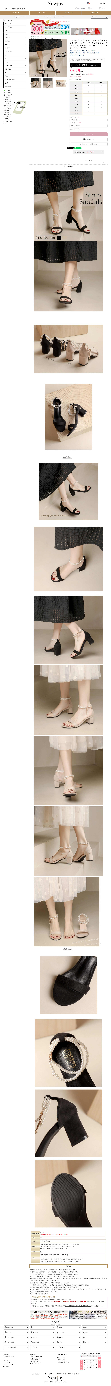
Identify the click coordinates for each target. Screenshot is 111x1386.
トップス (7, 41)
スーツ (6, 55)
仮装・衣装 (8, 69)
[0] (86, 3)
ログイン (104, 8)
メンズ (6, 72)
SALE (6, 30)
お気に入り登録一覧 (63, 1362)
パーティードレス (61, 17)
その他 (6, 83)
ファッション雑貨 (9, 79)
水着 (6, 34)
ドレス (6, 58)
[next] (66, 83)
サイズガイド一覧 (36, 1363)
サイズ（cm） (74, 122)
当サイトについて (35, 1374)
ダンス (6, 62)
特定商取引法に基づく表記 (63, 1374)
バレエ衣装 (43, 17)
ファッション (8, 27)
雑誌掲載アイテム (62, 1354)
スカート (37, 17)
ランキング (7, 1362)
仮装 (55, 17)
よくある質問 (34, 1361)
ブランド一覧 (8, 1366)
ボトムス (7, 44)
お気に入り (94, 8)
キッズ (6, 76)
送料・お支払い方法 (36, 1357)
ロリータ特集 (8, 65)
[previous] (30, 83)
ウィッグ (32, 17)
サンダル (39, 36)
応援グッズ (8, 23)
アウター (7, 48)
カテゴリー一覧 (8, 1364)
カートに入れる (88, 134)
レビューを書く (88, 160)
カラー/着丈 (73, 117)
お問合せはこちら (9, 1357)
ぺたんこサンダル (49, 38)
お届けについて (35, 1359)
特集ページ (8, 86)
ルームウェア (26, 17)
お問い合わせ (76, 1374)
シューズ (7, 37)
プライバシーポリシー (48, 1374)
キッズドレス (50, 17)
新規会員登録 (82, 8)
